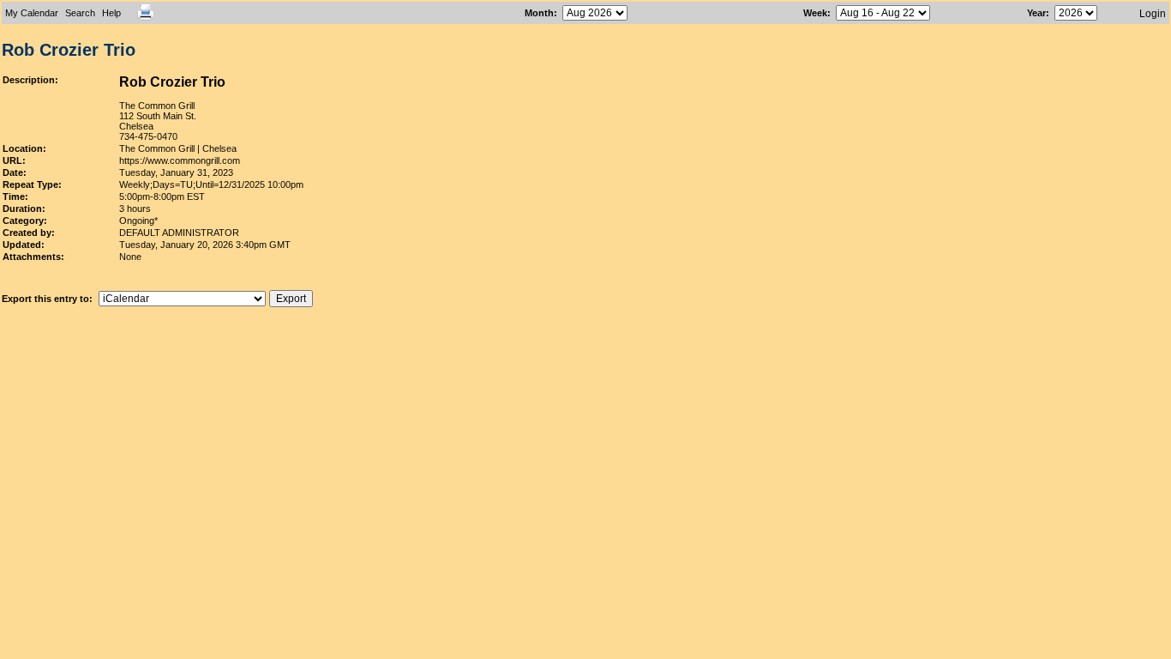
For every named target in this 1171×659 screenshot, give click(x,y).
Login (1152, 14)
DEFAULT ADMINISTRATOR (179, 232)
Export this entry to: (48, 298)
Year (1036, 13)
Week (815, 13)
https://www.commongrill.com (179, 160)
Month (539, 13)
